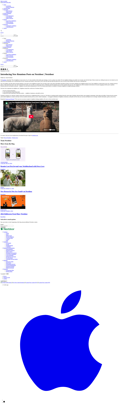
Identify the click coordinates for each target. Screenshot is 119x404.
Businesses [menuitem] (5, 14)
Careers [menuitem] (5, 28)
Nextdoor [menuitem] (5, 232)
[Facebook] (5, 69)
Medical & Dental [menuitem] (10, 267)
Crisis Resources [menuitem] (9, 27)
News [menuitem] (7, 234)
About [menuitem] (4, 4)
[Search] (15, 35)
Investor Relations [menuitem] (7, 13)
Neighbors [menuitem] (5, 241)
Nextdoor (4, 80)
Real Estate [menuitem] (8, 262)
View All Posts (4, 146)
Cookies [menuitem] (5, 278)
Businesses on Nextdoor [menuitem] (11, 253)
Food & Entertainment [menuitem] (11, 265)
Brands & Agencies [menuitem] (10, 250)
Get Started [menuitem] (8, 243)
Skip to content (4, 1)
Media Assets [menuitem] (9, 12)
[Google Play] (4, 402)
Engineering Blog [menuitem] (10, 270)
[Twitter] (3, 69)
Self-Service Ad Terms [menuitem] (11, 256)
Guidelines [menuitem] (8, 246)
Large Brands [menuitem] (9, 17)
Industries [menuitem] (5, 260)
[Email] (7, 69)
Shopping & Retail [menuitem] (10, 266)
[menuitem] (6, 282)
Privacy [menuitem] (5, 276)
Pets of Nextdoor (7, 137)
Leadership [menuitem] (8, 6)
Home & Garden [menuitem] (9, 261)
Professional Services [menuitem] (10, 264)
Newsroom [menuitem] (5, 9)
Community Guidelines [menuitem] (11, 25)
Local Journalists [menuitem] (9, 23)
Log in (2, 32)
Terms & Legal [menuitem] (6, 277)
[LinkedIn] (1, 69)
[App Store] (60, 400)
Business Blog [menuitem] (9, 271)
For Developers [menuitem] (9, 258)
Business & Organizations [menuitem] (9, 248)
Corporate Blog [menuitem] (6, 8)
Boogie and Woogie (10, 99)
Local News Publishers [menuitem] (11, 20)
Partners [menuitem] (5, 19)
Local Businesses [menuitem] (10, 15)
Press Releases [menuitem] (9, 10)
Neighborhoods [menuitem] (9, 245)
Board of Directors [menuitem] (10, 7)
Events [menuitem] (7, 244)
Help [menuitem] (7, 240)
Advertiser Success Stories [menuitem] (12, 259)
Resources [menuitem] (5, 24)
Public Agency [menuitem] (9, 251)
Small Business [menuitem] (9, 249)
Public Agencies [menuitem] (9, 18)
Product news (15, 137)
